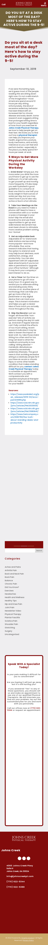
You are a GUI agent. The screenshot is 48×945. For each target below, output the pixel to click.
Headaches (10, 594)
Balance (9, 580)
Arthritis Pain (11, 570)
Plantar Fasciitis (12, 617)
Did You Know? (12, 587)
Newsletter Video (13, 610)
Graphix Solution (27, 938)
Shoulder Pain (11, 624)
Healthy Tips (11, 600)
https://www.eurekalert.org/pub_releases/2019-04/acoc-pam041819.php (24, 397)
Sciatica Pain (11, 621)
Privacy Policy (28, 940)
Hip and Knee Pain (13, 604)
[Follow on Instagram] (28, 858)
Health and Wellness (14, 597)
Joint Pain (9, 607)
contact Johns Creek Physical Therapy (24, 367)
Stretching (10, 627)
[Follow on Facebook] (19, 858)
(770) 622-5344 (15, 881)
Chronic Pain (11, 583)
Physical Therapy (13, 614)
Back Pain (9, 577)
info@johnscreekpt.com (20, 876)
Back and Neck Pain (14, 573)
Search (39, 550)
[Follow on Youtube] (24, 858)
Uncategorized (12, 634)
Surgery (8, 631)
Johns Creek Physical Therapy (23, 128)
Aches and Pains (13, 567)
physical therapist (28, 135)
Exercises (9, 590)
